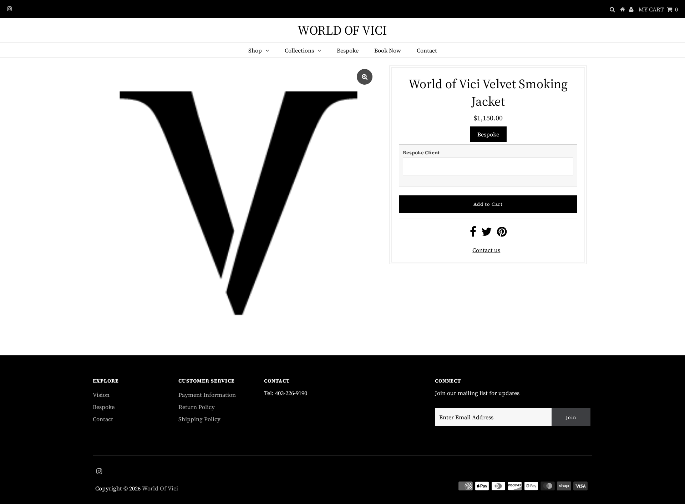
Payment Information (207, 395)
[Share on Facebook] (473, 234)
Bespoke (348, 50)
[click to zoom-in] (364, 77)
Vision (101, 395)
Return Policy (196, 407)
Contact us (486, 250)
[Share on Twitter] (486, 234)
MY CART (658, 9)
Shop (255, 50)
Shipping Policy (199, 419)
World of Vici (342, 30)
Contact (427, 50)
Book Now (387, 50)
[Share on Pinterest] (502, 234)
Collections (299, 50)
